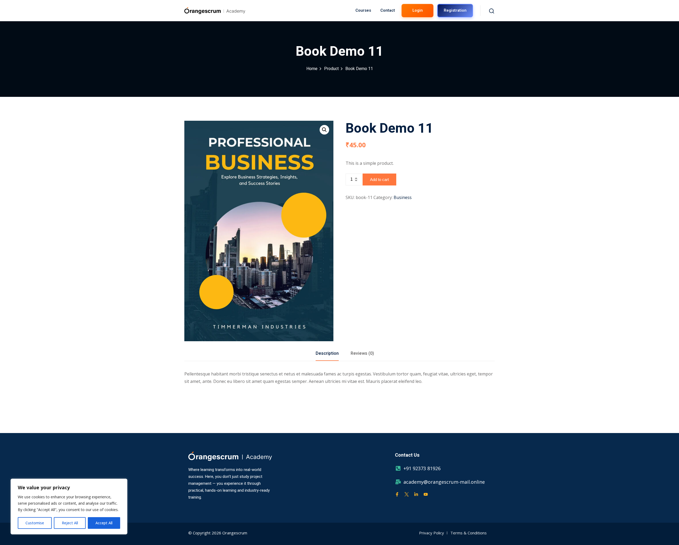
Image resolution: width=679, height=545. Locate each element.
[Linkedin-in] (416, 494)
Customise (34, 522)
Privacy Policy (431, 532)
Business (403, 197)
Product (331, 69)
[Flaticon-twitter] (406, 494)
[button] (324, 130)
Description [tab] (327, 353)
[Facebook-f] (397, 494)
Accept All (103, 522)
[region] (69, 506)
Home (311, 69)
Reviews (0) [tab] (362, 353)
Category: (383, 197)
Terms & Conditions (468, 532)
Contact (387, 10)
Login (417, 10)
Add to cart (379, 179)
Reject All (70, 522)
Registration (455, 10)
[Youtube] (426, 494)
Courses (363, 10)
